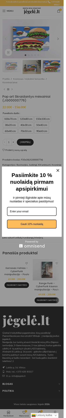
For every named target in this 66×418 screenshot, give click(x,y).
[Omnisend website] (32, 244)
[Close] (58, 170)
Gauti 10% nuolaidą (32, 224)
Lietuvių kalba (44, 415)
